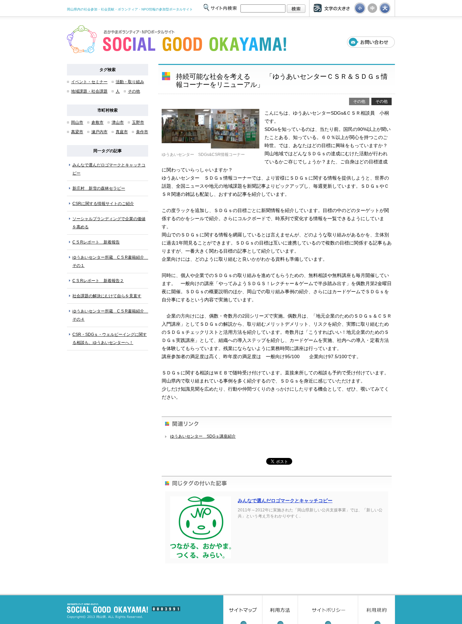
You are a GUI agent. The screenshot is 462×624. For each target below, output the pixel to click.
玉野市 (138, 122)
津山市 (118, 122)
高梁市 (77, 132)
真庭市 (122, 132)
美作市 (142, 132)
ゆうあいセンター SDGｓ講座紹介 (203, 436)
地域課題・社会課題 (89, 91)
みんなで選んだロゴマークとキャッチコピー (285, 500)
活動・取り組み (130, 81)
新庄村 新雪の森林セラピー (98, 188)
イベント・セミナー (89, 81)
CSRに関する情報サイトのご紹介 (103, 203)
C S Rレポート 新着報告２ (98, 280)
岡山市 (77, 122)
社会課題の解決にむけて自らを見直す (106, 296)
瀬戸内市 (99, 132)
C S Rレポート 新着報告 (96, 242)
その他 (134, 91)
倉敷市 (97, 122)
